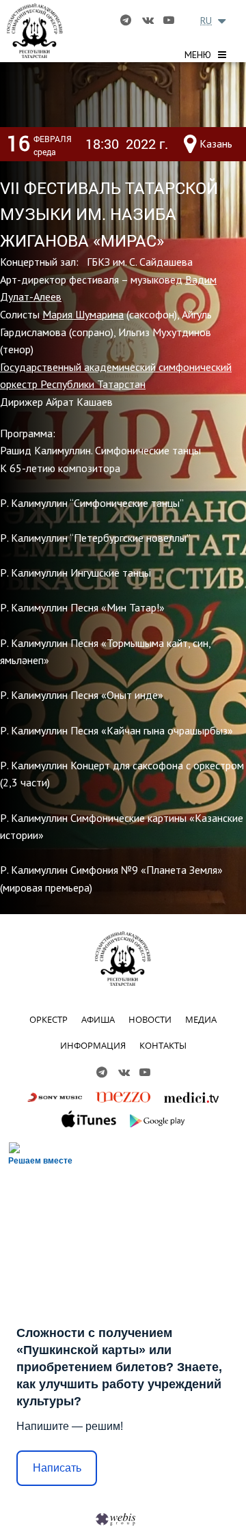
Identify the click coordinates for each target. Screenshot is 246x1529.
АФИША (98, 1019)
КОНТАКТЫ (163, 1045)
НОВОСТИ (150, 1019)
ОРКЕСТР (48, 1019)
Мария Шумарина (83, 314)
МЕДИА (201, 1019)
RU (206, 20)
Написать (57, 1468)
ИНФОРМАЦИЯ (93, 1045)
